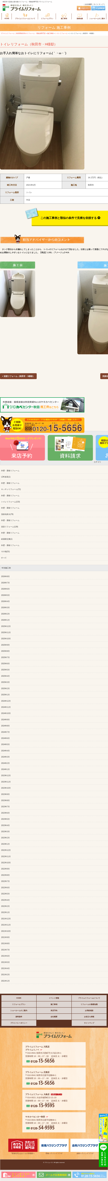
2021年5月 (5, 962)
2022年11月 (6, 857)
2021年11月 (6, 925)
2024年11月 (6, 707)
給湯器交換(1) (6, 539)
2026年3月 (5, 608)
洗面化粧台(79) (7, 514)
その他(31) (5, 552)
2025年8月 (5, 651)
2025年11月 (6, 633)
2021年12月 (6, 919)
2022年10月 (6, 863)
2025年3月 (5, 682)
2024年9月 (5, 720)
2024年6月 (5, 738)
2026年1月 (5, 620)
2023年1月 (5, 844)
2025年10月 (6, 639)
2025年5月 (5, 670)
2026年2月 (5, 614)
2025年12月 (6, 626)
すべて (4, 558)
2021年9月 (5, 937)
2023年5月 (5, 819)
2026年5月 (5, 595)
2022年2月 (5, 906)
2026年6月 (5, 589)
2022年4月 (5, 900)
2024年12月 (6, 701)
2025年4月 (5, 676)
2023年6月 (5, 813)
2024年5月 (5, 744)
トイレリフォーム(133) (10, 502)
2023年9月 (5, 794)
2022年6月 (5, 888)
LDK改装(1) (5, 477)
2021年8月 (5, 944)
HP (41, 1050)
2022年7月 (5, 881)
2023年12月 (6, 776)
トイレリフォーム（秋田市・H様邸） (28, 44)
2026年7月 (5, 583)
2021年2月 (5, 975)
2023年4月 (5, 825)
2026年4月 (5, 601)
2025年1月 (5, 695)
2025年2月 (5, 689)
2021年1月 (5, 981)
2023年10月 (6, 788)
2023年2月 (5, 838)
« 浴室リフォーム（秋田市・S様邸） (18, 376)
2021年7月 (5, 950)
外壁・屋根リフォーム (10, 471)
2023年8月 (5, 800)
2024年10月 (6, 713)
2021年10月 (6, 931)
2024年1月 (5, 769)
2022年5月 (5, 894)
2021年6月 (5, 956)
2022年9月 (5, 869)
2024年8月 (5, 726)
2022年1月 (5, 912)
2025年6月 (5, 664)
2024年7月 (5, 732)
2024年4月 (5, 751)
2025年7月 (5, 657)
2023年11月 (6, 782)
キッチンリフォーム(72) (11, 489)
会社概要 (88, 4)
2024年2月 (5, 763)
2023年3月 (5, 832)
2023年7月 (5, 807)
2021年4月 (5, 968)
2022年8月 (5, 875)
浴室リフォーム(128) (9, 527)
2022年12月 (6, 850)
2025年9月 (5, 645)
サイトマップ (99, 4)
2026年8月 (5, 576)
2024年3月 (5, 757)
